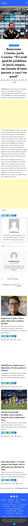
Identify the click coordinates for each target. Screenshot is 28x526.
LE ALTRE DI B (14, 45)
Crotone (16, 246)
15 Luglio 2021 (6, 436)
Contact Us (17, 502)
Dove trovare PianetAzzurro (9, 504)
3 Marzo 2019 (5, 339)
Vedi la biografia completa (16, 239)
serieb (22, 246)
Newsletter (14, 506)
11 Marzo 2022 (16, 80)
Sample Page (19, 513)
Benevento (9, 246)
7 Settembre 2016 (6, 483)
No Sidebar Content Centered (14, 508)
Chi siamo (10, 502)
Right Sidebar (10, 513)
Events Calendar (22, 504)
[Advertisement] (14, 114)
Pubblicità (20, 511)
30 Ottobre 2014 (6, 386)
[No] (26, 521)
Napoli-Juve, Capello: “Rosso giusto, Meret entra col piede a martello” (12, 321)
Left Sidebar (7, 506)
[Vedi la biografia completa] (24, 240)
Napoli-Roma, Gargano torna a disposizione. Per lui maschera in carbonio (13, 367)
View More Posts (14, 263)
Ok (14, 524)
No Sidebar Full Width (10, 511)
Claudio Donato (6, 80)
